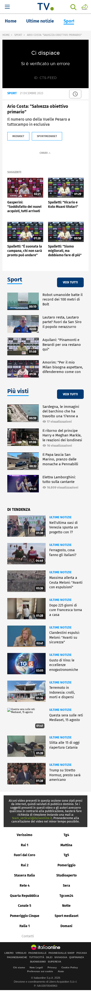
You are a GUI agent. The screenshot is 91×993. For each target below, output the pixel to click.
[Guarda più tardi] (75, 94)
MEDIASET (18, 136)
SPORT (18, 35)
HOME (6, 35)
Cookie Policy (69, 967)
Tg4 (66, 835)
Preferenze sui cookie (40, 971)
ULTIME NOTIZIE (60, 517)
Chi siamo (19, 967)
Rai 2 (24, 865)
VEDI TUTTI (70, 282)
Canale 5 (24, 906)
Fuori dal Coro (24, 855)
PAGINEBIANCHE (17, 957)
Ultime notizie (40, 21)
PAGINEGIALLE (37, 953)
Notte (66, 906)
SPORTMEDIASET (47, 136)
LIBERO (9, 953)
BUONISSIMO (38, 962)
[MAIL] (85, 6)
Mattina (66, 845)
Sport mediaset (66, 916)
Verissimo (24, 835)
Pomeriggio (66, 865)
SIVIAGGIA (60, 957)
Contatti (28, 936)
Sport (69, 21)
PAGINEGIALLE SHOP (61, 953)
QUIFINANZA (76, 957)
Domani (66, 926)
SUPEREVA (54, 962)
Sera (66, 886)
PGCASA (81, 953)
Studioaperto (66, 875)
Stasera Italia (24, 875)
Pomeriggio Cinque (24, 916)
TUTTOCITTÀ (36, 957)
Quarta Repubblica (24, 896)
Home (11, 21)
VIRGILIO (21, 953)
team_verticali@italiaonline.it (32, 818)
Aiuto (61, 971)
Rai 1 (24, 845)
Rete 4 (25, 886)
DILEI (49, 957)
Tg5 (66, 855)
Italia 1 (24, 926)
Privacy (52, 967)
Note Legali (36, 967)
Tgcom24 (66, 896)
